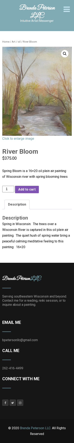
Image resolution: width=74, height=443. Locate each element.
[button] (64, 53)
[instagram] (20, 403)
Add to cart (27, 189)
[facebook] (5, 403)
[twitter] (13, 403)
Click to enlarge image (18, 139)
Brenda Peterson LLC (37, 12)
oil (19, 41)
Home (5, 41)
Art (13, 41)
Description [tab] (17, 204)
